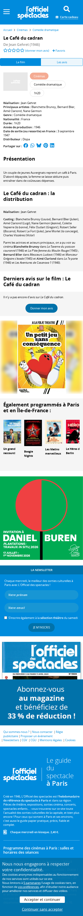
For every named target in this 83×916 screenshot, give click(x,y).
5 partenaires (32, 883)
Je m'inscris (41, 627)
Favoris (60, 51)
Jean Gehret (28, 103)
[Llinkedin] (52, 146)
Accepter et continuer (42, 899)
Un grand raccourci (9, 451)
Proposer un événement (37, 736)
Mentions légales (51, 740)
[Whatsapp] (32, 146)
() (33, 219)
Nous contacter (42, 732)
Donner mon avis (41, 308)
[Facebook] (26, 146)
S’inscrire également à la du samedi (43, 618)
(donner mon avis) (37, 51)
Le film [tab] (20, 62)
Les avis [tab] (62, 62)
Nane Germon (32, 111)
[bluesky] (39, 146)
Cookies (70, 740)
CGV (24, 740)
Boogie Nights (28, 454)
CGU (33, 740)
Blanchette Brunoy (43, 107)
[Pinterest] (46, 146)
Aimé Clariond (12, 111)
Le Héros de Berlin (73, 451)
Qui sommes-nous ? (16, 732)
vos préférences (28, 887)
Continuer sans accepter (42, 909)
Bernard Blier (65, 107)
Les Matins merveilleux (53, 451)
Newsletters (11, 740)
